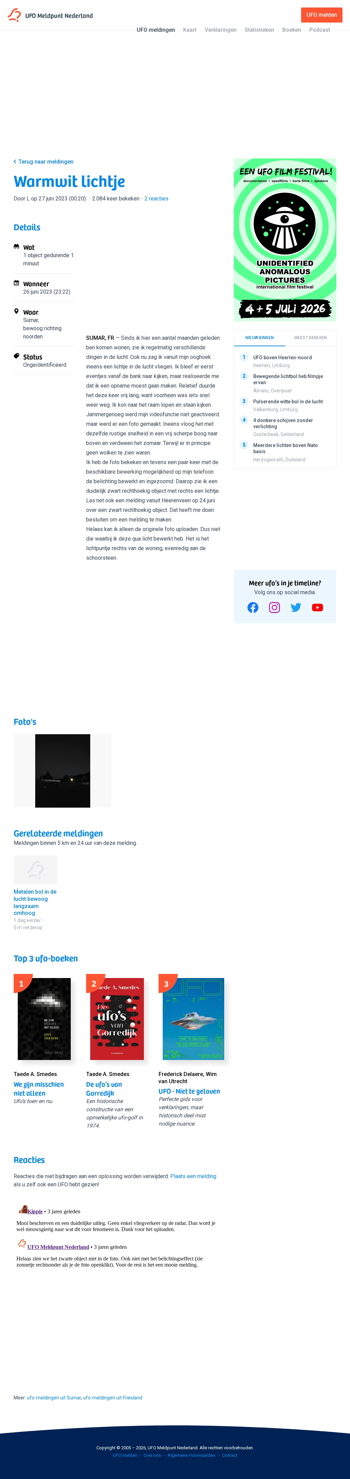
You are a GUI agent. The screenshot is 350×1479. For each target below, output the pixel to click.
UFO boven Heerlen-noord (282, 357)
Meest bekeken (310, 337)
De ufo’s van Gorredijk (104, 1088)
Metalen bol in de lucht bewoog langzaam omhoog (35, 902)
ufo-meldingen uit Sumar (54, 1397)
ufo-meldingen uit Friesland (112, 1397)
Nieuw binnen (259, 337)
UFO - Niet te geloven (189, 1091)
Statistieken (259, 30)
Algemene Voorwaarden (191, 1455)
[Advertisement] (175, 100)
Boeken (291, 30)
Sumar (30, 320)
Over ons (152, 1455)
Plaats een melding (193, 1176)
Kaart (190, 30)
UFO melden (125, 1455)
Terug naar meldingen (45, 161)
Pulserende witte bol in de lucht (288, 401)
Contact (229, 1455)
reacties (157, 198)
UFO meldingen (156, 30)
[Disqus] (117, 1285)
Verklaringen (221, 30)
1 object (32, 255)
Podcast (319, 30)
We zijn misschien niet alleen (39, 1088)
